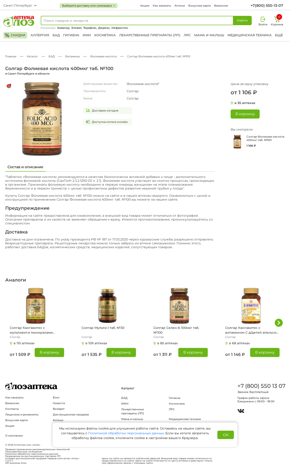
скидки (15, 35)
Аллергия (40, 35)
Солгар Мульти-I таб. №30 (103, 328)
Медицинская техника (249, 35)
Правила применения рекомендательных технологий (37, 449)
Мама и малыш (209, 35)
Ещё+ (280, 35)
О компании (14, 435)
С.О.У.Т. (9, 461)
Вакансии (221, 5)
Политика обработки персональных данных (31, 454)
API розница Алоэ (16, 463)
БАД (56, 35)
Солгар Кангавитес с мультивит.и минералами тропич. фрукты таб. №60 (31, 330)
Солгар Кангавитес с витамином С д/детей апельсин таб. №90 (252, 330)
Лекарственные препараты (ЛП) (149, 35)
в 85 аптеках (167, 343)
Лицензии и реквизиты (22, 414)
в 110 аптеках (24, 343)
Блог (56, 397)
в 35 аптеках (244, 103)
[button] (279, 323)
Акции (144, 5)
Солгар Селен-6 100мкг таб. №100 (176, 330)
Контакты (12, 408)
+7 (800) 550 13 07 (261, 386)
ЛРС (187, 35)
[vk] (240, 411)
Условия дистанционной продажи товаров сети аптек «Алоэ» (42, 458)
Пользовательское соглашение (23, 452)
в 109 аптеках (96, 343)
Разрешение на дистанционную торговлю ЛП (32, 456)
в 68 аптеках (239, 343)
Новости (59, 403)
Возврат (59, 408)
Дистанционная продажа (71, 414)
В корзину (49, 352)
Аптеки (179, 5)
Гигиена (71, 35)
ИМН (87, 35)
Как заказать (162, 5)
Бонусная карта (199, 5)
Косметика (105, 35)
